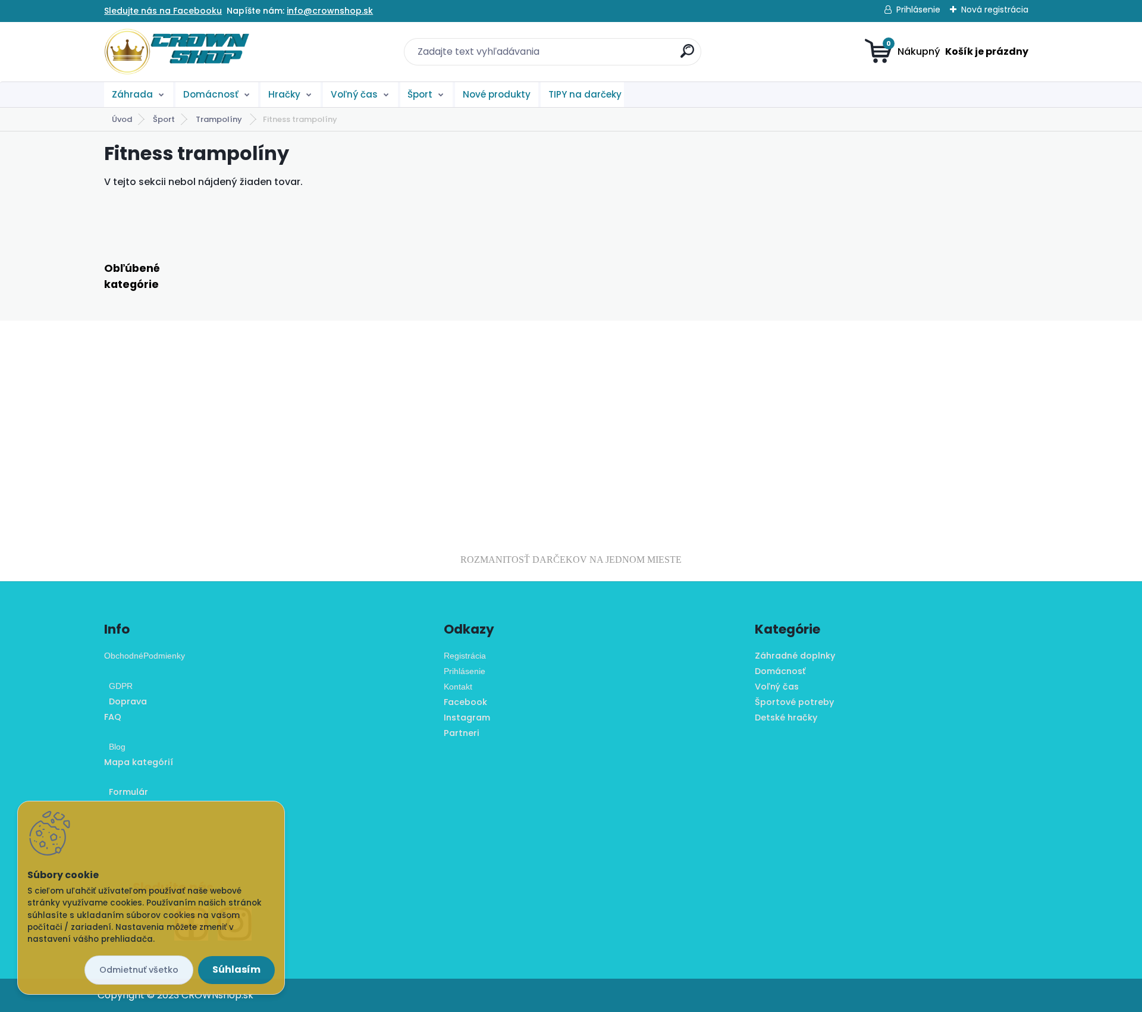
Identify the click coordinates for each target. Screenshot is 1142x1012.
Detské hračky (786, 717)
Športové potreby (794, 702)
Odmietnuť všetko (138, 970)
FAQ (112, 717)
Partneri (461, 733)
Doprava (125, 701)
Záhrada (132, 94)
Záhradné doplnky (795, 656)
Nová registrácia (994, 9)
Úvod (122, 119)
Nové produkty (497, 94)
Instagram (467, 717)
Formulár (126, 792)
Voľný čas (354, 94)
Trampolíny (220, 119)
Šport (419, 94)
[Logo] (177, 52)
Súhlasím (236, 969)
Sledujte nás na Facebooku (163, 11)
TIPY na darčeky (585, 94)
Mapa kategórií (138, 762)
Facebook (465, 702)
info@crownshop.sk (330, 11)
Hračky (284, 94)
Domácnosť (211, 94)
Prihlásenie (918, 9)
